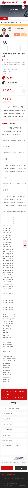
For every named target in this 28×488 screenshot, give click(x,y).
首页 (9, 22)
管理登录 (15, 485)
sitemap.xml (22, 485)
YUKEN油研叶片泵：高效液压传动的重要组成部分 (15, 116)
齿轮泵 (20, 22)
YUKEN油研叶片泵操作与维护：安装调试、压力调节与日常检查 (15, 107)
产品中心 (4, 18)
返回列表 (7, 394)
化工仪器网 (9, 485)
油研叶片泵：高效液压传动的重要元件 (14, 113)
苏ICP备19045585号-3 (11, 483)
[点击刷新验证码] (18, 458)
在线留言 (12, 123)
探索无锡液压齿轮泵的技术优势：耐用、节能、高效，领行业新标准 (15, 110)
